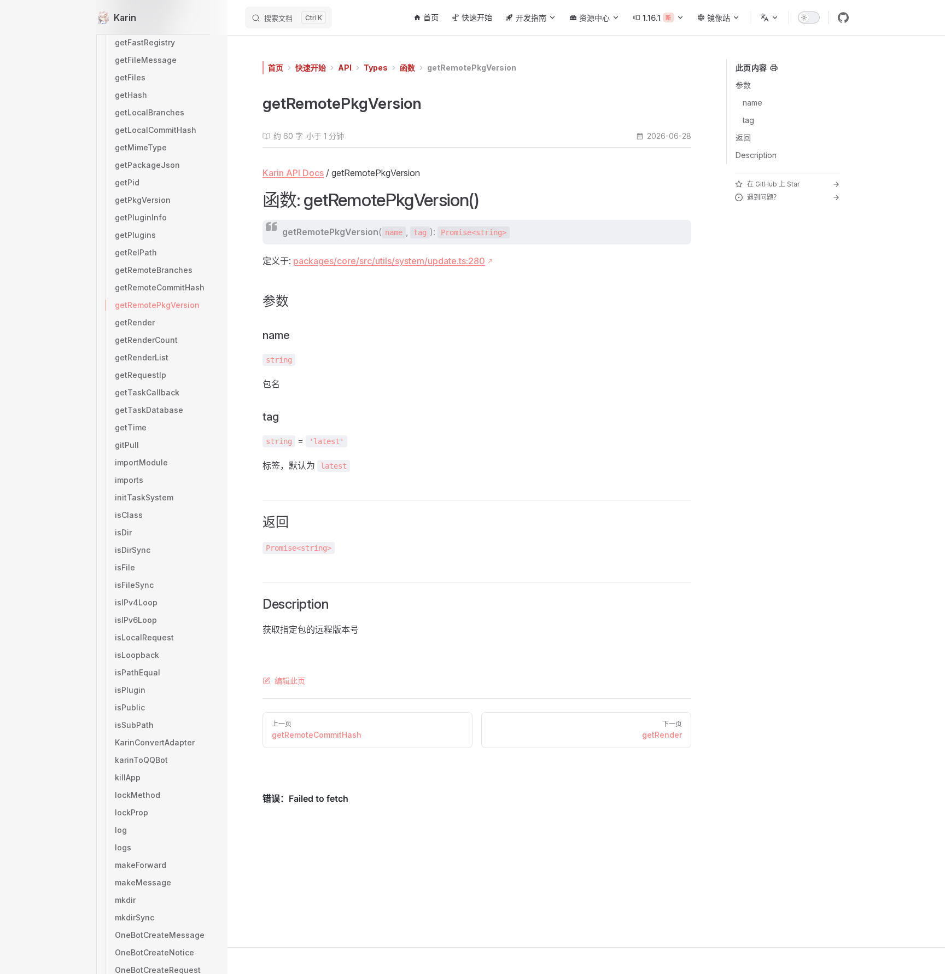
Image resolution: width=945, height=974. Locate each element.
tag (748, 120)
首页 (275, 67)
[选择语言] (769, 17)
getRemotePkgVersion (471, 67)
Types (376, 67)
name (752, 102)
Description (756, 155)
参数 (743, 85)
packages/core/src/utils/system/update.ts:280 (389, 260)
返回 (743, 137)
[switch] (809, 17)
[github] (843, 17)
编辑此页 (290, 680)
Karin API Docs (293, 172)
